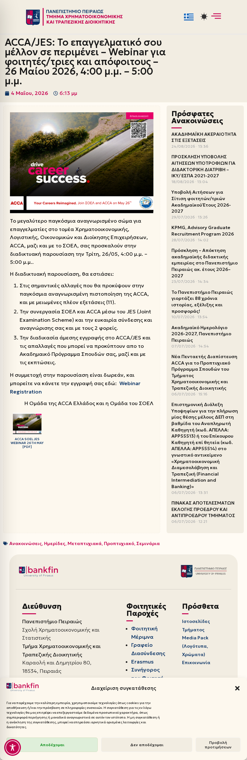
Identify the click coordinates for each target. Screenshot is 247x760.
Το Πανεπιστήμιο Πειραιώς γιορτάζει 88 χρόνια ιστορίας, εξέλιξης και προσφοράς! (202, 301)
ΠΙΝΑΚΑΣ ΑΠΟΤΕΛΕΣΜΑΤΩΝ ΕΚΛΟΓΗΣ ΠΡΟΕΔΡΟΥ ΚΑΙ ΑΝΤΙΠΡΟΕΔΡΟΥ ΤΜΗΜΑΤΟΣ (203, 509)
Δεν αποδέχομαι (146, 744)
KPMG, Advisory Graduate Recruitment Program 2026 (202, 231)
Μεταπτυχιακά (85, 543)
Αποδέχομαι (52, 744)
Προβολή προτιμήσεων (218, 744)
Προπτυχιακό (119, 543)
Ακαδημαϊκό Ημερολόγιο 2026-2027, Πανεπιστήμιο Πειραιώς (201, 334)
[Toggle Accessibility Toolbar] (12, 747)
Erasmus (142, 661)
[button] (237, 688)
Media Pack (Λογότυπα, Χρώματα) (195, 646)
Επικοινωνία (196, 662)
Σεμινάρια (148, 543)
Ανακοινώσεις (25, 543)
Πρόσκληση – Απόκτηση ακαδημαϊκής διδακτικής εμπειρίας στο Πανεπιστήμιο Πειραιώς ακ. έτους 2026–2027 (204, 262)
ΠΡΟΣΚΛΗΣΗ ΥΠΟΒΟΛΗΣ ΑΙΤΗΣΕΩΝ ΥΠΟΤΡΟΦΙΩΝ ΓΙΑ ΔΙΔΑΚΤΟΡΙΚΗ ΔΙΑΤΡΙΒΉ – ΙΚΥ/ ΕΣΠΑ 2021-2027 (203, 166)
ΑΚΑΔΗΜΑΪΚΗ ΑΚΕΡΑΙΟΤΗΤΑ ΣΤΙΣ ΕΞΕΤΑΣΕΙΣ (203, 137)
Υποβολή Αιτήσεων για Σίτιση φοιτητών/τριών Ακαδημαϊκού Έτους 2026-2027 (201, 201)
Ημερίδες (54, 543)
